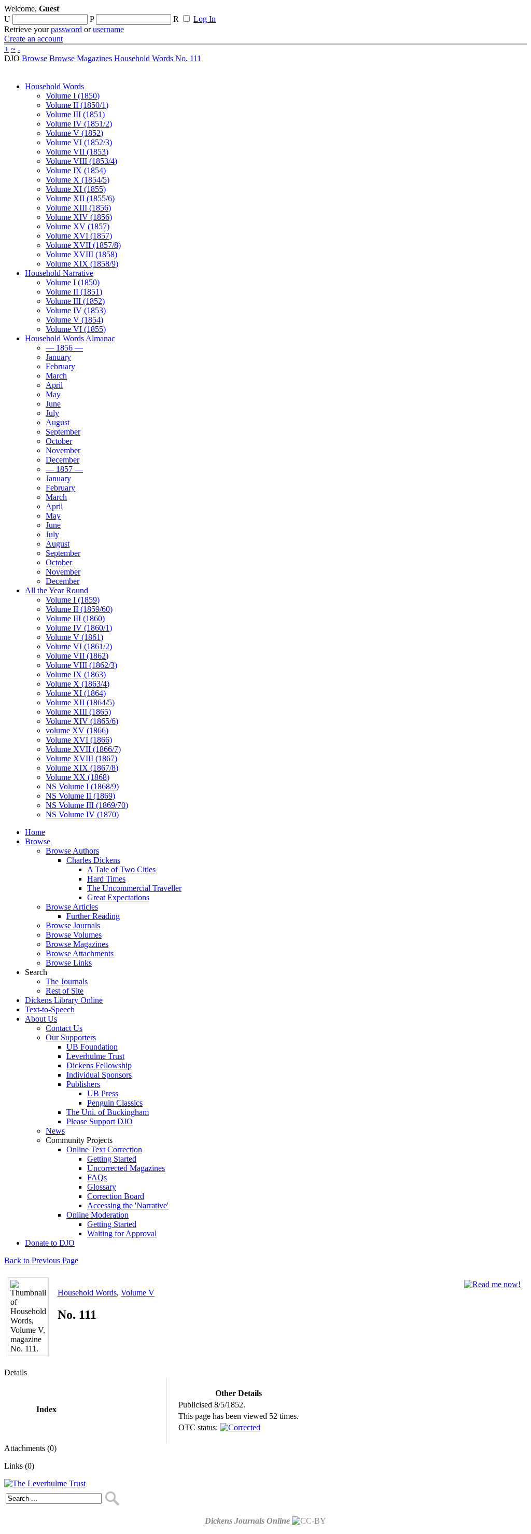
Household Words (87, 1292)
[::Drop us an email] (359, 12)
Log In (204, 19)
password (66, 29)
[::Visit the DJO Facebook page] (322, 12)
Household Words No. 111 (157, 58)
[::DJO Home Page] (39, 21)
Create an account (33, 38)
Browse (34, 58)
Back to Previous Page (41, 1260)
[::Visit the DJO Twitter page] (340, 12)
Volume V (138, 1292)
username (108, 29)
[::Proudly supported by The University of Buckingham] (473, 13)
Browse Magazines (80, 58)
